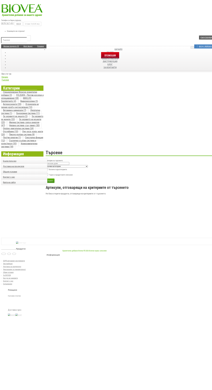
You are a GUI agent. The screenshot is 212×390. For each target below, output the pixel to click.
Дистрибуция (8, 264)
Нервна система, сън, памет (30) (24, 125)
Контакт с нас (9, 177)
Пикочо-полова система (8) (22, 134)
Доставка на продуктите (13, 166)
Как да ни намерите (10, 278)
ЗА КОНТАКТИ (110, 67)
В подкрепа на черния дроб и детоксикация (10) (20, 106)
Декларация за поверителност (14, 270)
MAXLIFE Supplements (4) (16, 100)
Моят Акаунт (28, 46)
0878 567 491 (7, 23)
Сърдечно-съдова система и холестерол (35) (18, 142)
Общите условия (10, 172)
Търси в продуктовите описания (61, 175)
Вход (18, 24)
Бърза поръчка (9, 161)
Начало (118, 49)
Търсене (5, 80)
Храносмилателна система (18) (19, 145)
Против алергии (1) (12, 137)
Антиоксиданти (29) (12, 104)
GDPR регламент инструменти (14, 261)
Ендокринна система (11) (28, 113)
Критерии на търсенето (54, 161)
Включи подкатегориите (58, 170)
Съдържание (7, 284)
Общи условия (8, 272)
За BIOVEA (7, 275)
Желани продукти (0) (11, 46)
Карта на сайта (9, 182)
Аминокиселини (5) (29, 101)
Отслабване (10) (10, 131)
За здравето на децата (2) (15, 116)
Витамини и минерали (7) (14, 110)
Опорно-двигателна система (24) (18, 128)
